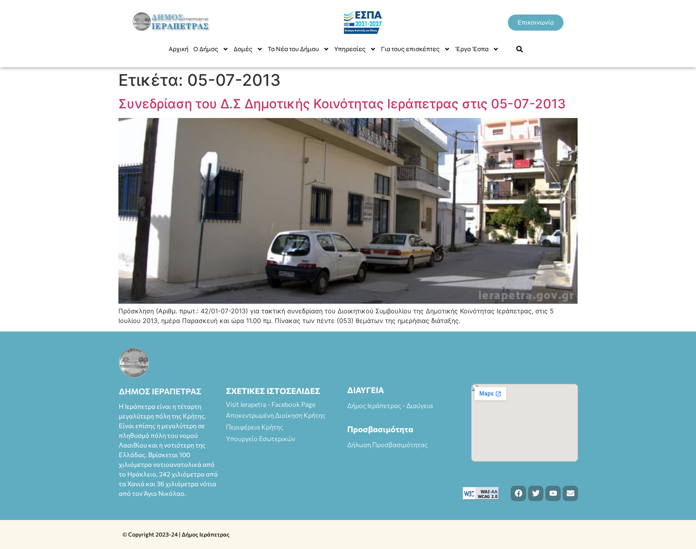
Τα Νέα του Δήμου (293, 49)
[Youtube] (553, 493)
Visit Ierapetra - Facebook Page (270, 404)
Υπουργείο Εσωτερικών (260, 438)
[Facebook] (518, 493)
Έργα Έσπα (472, 49)
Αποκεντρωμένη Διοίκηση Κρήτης (275, 415)
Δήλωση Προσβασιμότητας (387, 444)
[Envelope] (570, 493)
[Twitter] (535, 493)
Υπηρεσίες (350, 49)
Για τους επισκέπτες (410, 49)
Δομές (243, 49)
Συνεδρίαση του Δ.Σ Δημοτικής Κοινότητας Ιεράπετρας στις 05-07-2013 (342, 104)
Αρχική (178, 49)
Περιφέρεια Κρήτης (254, 427)
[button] (520, 49)
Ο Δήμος (205, 49)
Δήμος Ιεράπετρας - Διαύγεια (390, 405)
